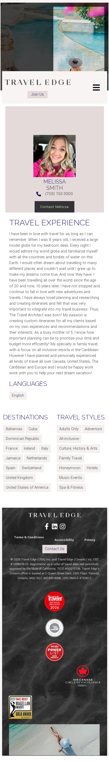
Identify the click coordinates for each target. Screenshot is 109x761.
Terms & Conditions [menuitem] (29, 537)
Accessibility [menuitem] (64, 540)
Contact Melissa (54, 206)
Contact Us (54, 549)
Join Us (37, 94)
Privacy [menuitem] (89, 540)
